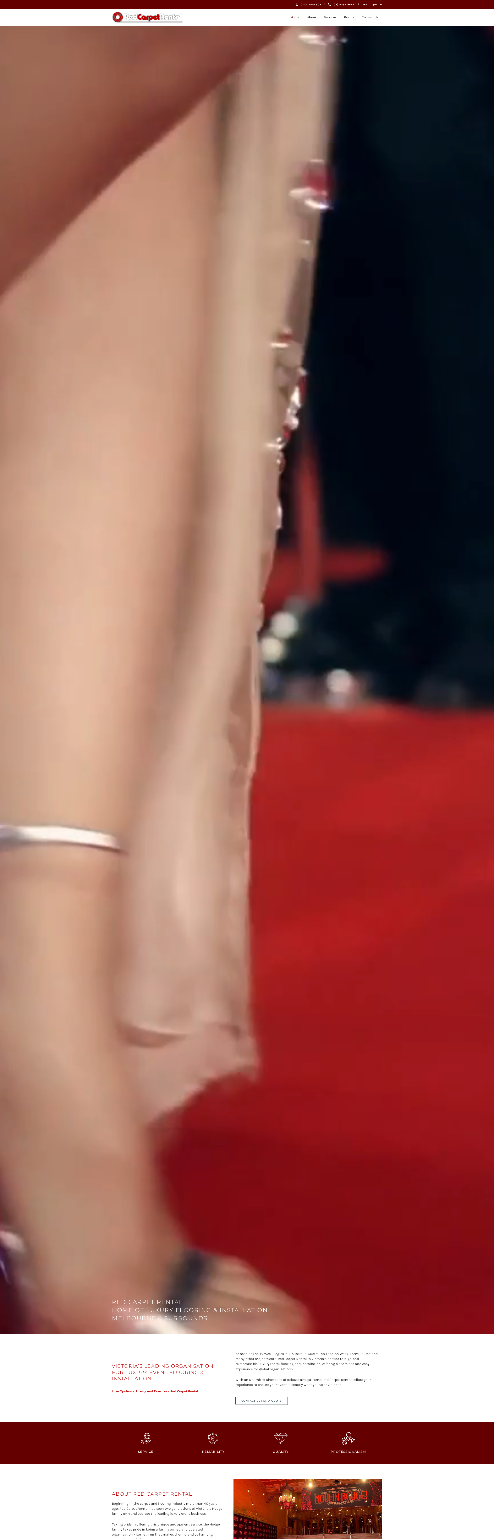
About (311, 17)
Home (295, 17)
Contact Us (370, 17)
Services (330, 17)
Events (349, 17)
